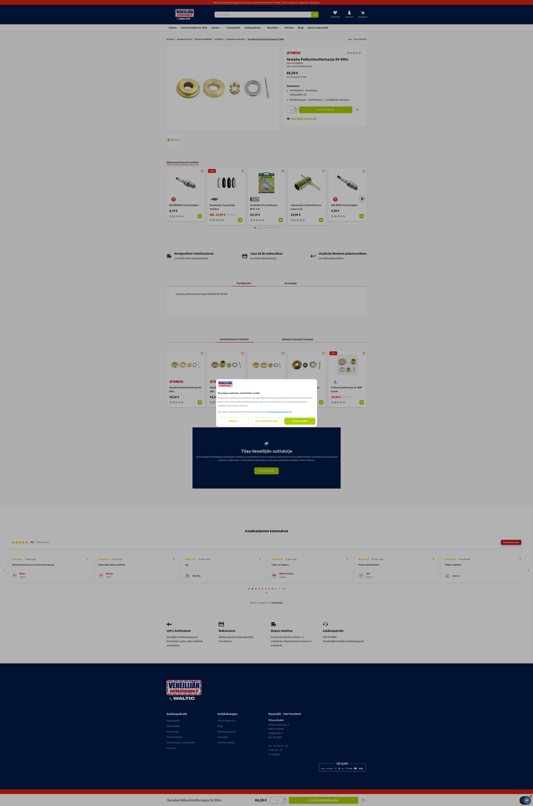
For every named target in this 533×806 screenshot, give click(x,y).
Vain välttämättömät (266, 421)
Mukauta (233, 421)
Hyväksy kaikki (300, 421)
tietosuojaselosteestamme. (278, 411)
